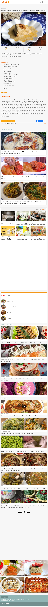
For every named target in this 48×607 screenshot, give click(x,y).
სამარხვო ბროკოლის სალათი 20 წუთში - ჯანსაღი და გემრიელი (17, 433)
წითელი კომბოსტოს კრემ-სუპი (9, 398)
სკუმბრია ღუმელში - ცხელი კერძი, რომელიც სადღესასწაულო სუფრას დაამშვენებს (22, 342)
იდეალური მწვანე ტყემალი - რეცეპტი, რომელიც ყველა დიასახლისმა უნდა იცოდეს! (22, 451)
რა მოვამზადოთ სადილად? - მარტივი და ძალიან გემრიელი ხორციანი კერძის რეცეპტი (23, 488)
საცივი (14, 123)
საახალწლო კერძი (9, 123)
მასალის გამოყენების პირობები (8, 600)
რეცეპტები (12, 573)
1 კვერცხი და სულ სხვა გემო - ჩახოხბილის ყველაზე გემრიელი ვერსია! (19, 416)
